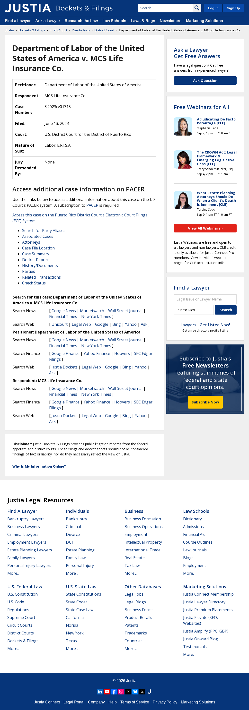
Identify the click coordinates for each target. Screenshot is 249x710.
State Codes (77, 602)
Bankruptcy (76, 519)
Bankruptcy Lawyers (25, 519)
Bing (116, 324)
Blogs (188, 557)
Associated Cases (37, 236)
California (75, 617)
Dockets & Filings (22, 640)
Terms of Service (134, 702)
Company (96, 702)
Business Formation (142, 519)
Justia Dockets (65, 367)
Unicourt (60, 324)
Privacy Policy (165, 702)
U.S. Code (15, 602)
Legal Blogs (135, 602)
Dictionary (192, 519)
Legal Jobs (133, 594)
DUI (69, 542)
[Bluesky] (135, 691)
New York (75, 633)
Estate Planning (80, 550)
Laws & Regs (143, 21)
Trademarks (135, 633)
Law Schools (114, 21)
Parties (28, 271)
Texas (71, 640)
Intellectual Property (143, 542)
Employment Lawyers (26, 542)
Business (133, 511)
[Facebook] (114, 691)
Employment (135, 534)
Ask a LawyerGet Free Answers (197, 53)
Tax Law (132, 565)
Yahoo (131, 324)
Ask (144, 324)
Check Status (34, 283)
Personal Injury (80, 565)
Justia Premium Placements (208, 609)
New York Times (96, 316)
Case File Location (38, 248)
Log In (213, 8)
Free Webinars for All (201, 107)
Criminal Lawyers (22, 534)
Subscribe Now (205, 402)
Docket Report (35, 259)
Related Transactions (41, 277)
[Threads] (128, 691)
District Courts (20, 633)
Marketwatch (92, 310)
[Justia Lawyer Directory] (149, 691)
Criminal (73, 526)
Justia (131, 681)
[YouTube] (107, 691)
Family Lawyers (21, 557)
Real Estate (134, 557)
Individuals (77, 511)
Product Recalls (138, 617)
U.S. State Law (81, 587)
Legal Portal (73, 702)
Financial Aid (194, 534)
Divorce (73, 534)
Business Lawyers (23, 526)
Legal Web (81, 324)
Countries (133, 640)
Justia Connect (47, 702)
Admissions (193, 526)
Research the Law (81, 21)
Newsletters (170, 21)
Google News (64, 310)
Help (112, 702)
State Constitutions (83, 594)
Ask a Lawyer (48, 21)
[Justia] (28, 8)
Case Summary (35, 254)
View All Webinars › (205, 228)
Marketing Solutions (204, 21)
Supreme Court (21, 617)
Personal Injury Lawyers (29, 565)
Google (101, 324)
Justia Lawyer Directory (204, 602)
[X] (142, 691)
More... (13, 573)
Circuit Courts (19, 625)
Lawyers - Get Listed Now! (205, 324)
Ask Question (205, 80)
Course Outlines (198, 542)
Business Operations (143, 526)
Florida (72, 625)
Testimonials (195, 646)
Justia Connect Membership (208, 594)
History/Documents (40, 265)
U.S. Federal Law (24, 587)
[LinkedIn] (100, 691)
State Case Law (79, 609)
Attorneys (31, 242)
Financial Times (63, 316)
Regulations (18, 609)
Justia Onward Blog (200, 639)
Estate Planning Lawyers (29, 550)
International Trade (142, 550)
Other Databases (142, 587)
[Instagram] (121, 691)
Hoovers (122, 353)
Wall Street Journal (125, 310)
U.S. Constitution (22, 594)
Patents (131, 625)
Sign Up (233, 8)
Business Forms (138, 609)
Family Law (76, 557)
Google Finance (66, 353)
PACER (92, 205)
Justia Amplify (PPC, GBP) (205, 631)
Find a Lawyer (18, 21)
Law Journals (195, 550)
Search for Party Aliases (43, 230)
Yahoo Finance (97, 353)
